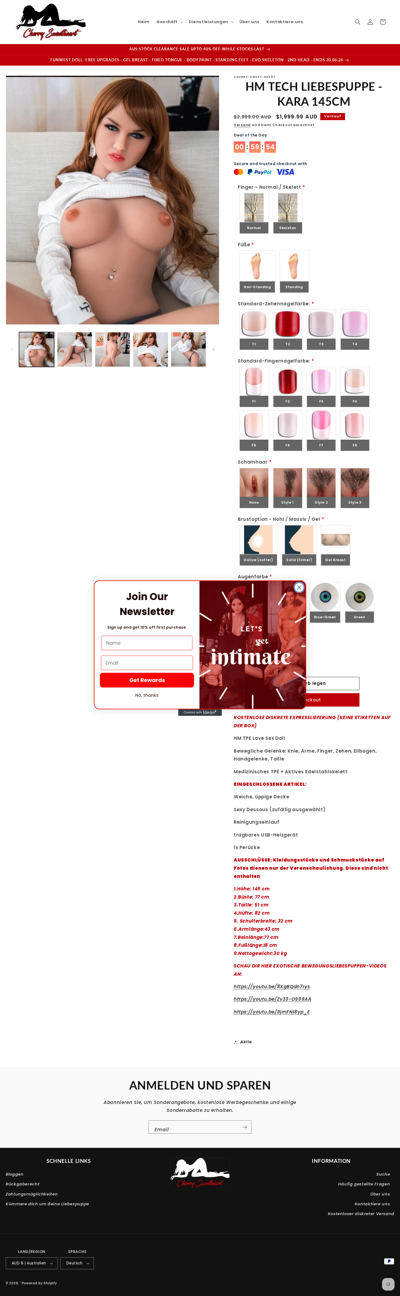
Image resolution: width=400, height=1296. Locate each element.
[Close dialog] (299, 587)
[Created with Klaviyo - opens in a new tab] (200, 712)
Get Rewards (147, 680)
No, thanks (147, 695)
